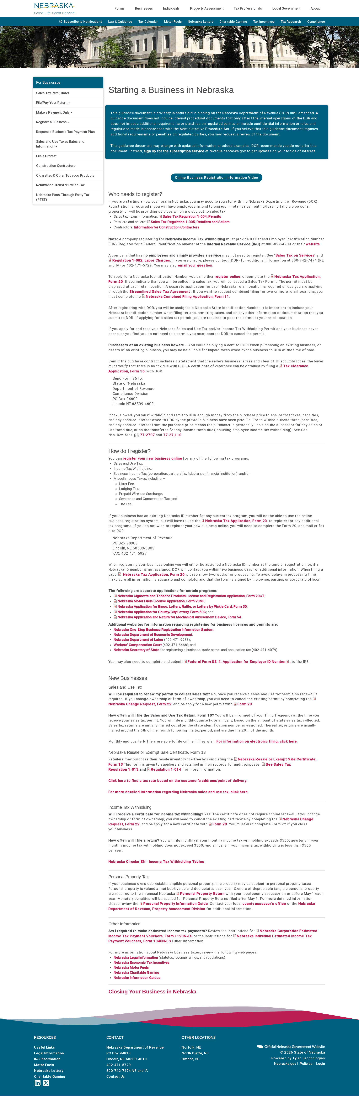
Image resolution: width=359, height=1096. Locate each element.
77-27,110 (172, 435)
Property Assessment (207, 8)
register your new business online (152, 458)
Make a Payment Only (53, 112)
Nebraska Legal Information (136, 957)
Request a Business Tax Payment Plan (65, 132)
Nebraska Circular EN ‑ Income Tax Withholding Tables (156, 861)
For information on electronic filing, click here (256, 741)
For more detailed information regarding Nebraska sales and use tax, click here (178, 792)
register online (227, 276)
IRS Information (47, 1059)
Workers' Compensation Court (138, 645)
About (315, 8)
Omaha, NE (191, 1059)
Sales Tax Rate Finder (52, 93)
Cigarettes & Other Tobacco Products (65, 175)
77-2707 (147, 435)
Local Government (286, 8)
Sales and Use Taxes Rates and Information (60, 143)
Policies (306, 1063)
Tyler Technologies (308, 1058)
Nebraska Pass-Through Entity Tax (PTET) (63, 197)
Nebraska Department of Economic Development (153, 634)
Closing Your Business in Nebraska (152, 991)
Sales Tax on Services (295, 255)
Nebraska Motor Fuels (131, 967)
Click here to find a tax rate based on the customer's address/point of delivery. (177, 781)
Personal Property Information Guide (175, 903)
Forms (120, 8)
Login (320, 1063)
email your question (195, 265)
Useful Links (44, 1047)
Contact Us (115, 1076)
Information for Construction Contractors (166, 227)
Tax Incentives (263, 22)
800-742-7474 (118, 1071)
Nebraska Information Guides (137, 978)
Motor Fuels (173, 22)
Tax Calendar (148, 22)
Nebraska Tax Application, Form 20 (153, 574)
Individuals (171, 8)
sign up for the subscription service (174, 151)
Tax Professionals (248, 8)
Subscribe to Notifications (83, 22)
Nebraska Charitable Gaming (136, 972)
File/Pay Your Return (52, 103)
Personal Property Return (202, 893)
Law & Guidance (120, 22)
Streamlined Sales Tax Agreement (159, 291)
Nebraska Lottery (200, 22)
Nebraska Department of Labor (138, 639)
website (313, 244)
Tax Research (291, 22)
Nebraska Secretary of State (136, 650)
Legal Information (49, 1053)
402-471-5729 (118, 1065)
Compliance (316, 22)
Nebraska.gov (285, 1063)
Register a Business (52, 122)
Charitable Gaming (233, 22)
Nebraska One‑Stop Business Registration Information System (163, 629)
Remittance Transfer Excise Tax (60, 185)
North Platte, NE (195, 1053)
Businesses (144, 8)
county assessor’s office (264, 903)
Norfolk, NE (191, 1047)
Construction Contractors (55, 166)
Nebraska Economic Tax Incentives (142, 962)
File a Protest (46, 156)
